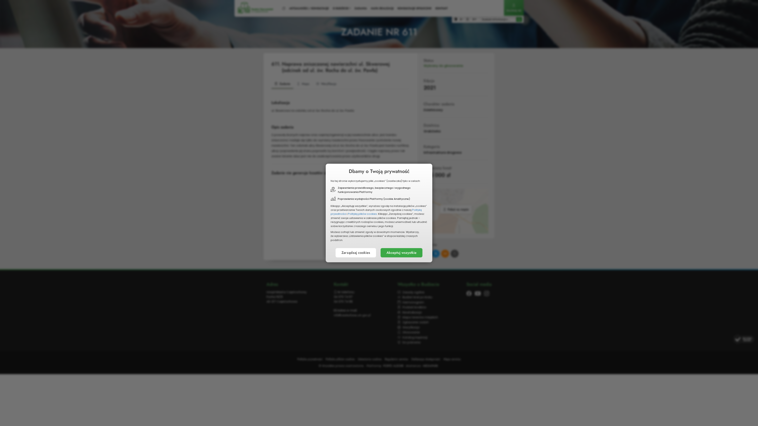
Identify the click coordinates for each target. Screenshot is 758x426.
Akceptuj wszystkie (402, 252)
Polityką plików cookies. (362, 214)
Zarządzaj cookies (355, 252)
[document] (379, 213)
